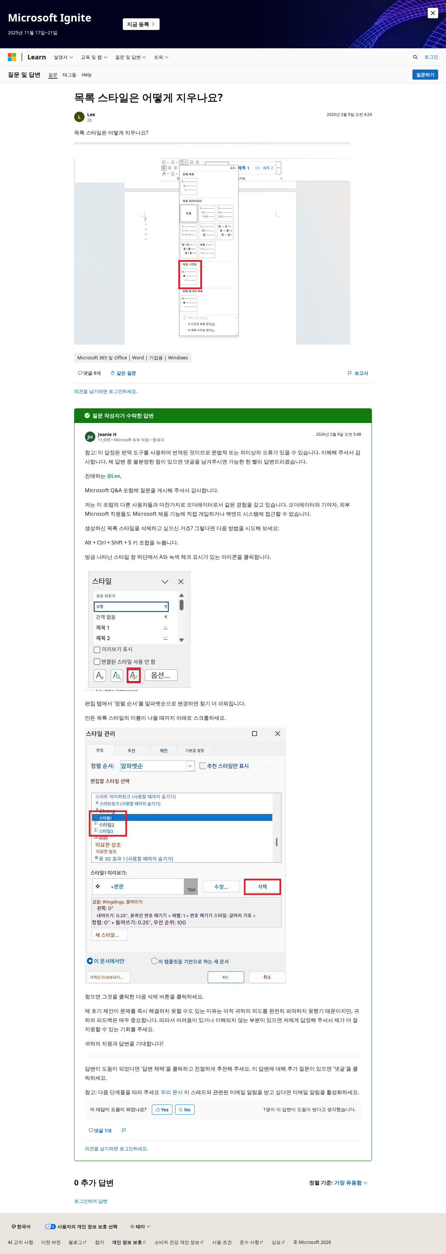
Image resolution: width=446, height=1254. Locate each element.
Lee (91, 114)
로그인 (431, 57)
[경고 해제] (433, 13)
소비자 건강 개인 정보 (176, 1242)
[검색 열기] (415, 57)
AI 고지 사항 (20, 1242)
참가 (99, 1242)
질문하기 (425, 74)
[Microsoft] (12, 57)
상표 (276, 1242)
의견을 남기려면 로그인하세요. (105, 391)
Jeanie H (107, 434)
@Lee (113, 475)
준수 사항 (249, 1242)
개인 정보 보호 (127, 1242)
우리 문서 (172, 1092)
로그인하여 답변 (90, 1201)
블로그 (75, 1242)
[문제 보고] (124, 1130)
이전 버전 (51, 1242)
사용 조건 (222, 1242)
